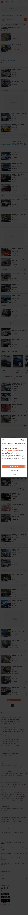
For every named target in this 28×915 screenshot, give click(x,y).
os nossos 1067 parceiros (11, 450)
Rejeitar (14, 474)
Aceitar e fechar (14, 466)
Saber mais (13, 470)
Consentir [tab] (4, 443)
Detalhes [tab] (10, 443)
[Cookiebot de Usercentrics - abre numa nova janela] (20, 440)
